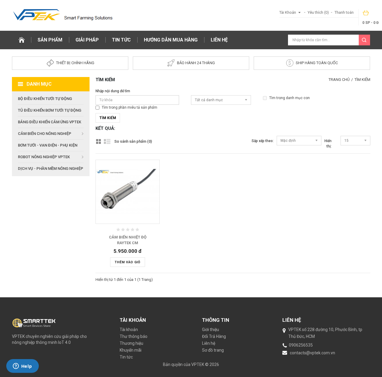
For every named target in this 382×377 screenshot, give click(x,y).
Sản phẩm (50, 40)
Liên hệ (219, 40)
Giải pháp (87, 40)
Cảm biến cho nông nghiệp (44, 133)
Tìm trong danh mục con (289, 98)
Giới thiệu (210, 329)
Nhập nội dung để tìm (113, 91)
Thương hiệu (131, 343)
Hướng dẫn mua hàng (171, 40)
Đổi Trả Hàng (214, 336)
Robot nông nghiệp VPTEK (44, 157)
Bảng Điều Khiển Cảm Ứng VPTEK (49, 122)
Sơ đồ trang (213, 350)
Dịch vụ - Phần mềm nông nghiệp (50, 168)
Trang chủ (339, 79)
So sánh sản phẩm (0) (133, 141)
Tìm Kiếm (362, 79)
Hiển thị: (328, 143)
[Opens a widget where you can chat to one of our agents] (22, 366)
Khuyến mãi (130, 350)
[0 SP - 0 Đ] (366, 14)
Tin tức (121, 40)
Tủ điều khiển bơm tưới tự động (49, 110)
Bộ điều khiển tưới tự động (45, 98)
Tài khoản (129, 329)
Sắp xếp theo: (263, 141)
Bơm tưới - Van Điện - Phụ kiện (47, 145)
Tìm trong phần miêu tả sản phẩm (129, 107)
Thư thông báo (133, 336)
